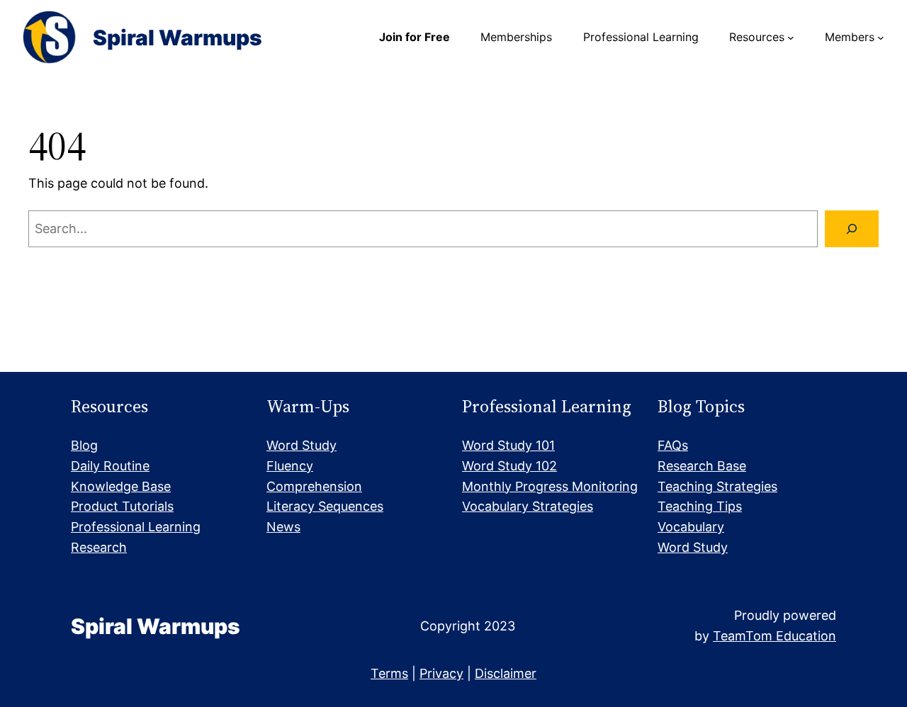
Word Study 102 (509, 465)
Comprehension (314, 486)
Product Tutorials (122, 506)
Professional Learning (136, 526)
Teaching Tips (700, 506)
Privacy (441, 673)
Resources (756, 37)
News (283, 526)
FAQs (673, 445)
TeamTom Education (774, 635)
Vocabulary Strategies (527, 506)
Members (849, 37)
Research (99, 547)
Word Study (301, 445)
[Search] (852, 228)
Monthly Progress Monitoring (550, 486)
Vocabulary (691, 526)
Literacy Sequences (324, 506)
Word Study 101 (508, 445)
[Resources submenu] (790, 37)
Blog (84, 445)
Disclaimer (505, 673)
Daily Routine (110, 465)
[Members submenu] (880, 37)
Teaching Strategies (717, 486)
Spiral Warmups (177, 37)
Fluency (289, 465)
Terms (389, 673)
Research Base (702, 465)
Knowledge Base (121, 486)
